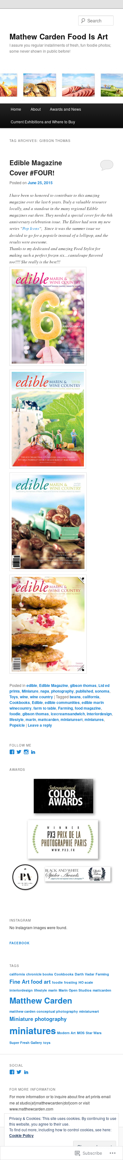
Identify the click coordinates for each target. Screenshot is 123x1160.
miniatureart (72, 719)
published (84, 691)
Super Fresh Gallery (25, 1042)
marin (31, 719)
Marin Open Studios (75, 990)
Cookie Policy (21, 1135)
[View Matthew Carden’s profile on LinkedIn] (33, 751)
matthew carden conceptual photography (43, 1011)
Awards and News (65, 109)
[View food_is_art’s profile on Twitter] (18, 1072)
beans (75, 697)
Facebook (19, 943)
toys (46, 1042)
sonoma (102, 691)
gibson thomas (83, 685)
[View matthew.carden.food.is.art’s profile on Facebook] (12, 751)
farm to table (44, 708)
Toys (13, 697)
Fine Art (19, 981)
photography (62, 691)
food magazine (88, 708)
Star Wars (94, 1032)
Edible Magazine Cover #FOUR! (35, 167)
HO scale (86, 982)
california (91, 697)
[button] (61, 796)
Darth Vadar (84, 974)
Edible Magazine (53, 685)
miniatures (94, 719)
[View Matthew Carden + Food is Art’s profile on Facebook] (12, 1072)
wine (24, 697)
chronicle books (39, 974)
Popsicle (17, 725)
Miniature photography (38, 1018)
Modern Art (66, 1032)
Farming (65, 708)
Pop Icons (30, 228)
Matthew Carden (40, 1000)
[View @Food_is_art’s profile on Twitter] (18, 751)
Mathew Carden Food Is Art (58, 36)
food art (41, 981)
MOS (81, 1032)
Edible (37, 702)
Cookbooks (19, 702)
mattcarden (48, 719)
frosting (70, 982)
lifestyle (16, 719)
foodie (14, 714)
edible (31, 685)
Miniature (30, 691)
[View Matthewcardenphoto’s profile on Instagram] (26, 751)
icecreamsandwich (68, 714)
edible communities (62, 702)
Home (16, 109)
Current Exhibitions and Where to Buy (43, 121)
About (36, 109)
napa (44, 691)
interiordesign (99, 714)
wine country (41, 697)
